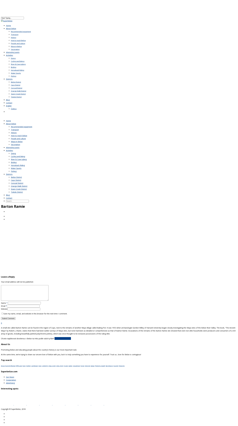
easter (70, 366)
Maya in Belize (16, 46)
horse (82, 366)
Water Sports (16, 73)
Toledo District (16, 97)
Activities (9, 55)
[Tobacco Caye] (33, 404)
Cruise (66, 366)
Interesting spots (12, 147)
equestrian (76, 366)
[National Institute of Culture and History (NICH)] (110, 404)
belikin (28, 366)
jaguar (93, 366)
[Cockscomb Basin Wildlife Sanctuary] (46, 404)
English (9, 106)
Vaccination (15, 144)
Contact (9, 198)
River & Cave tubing (18, 64)
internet (87, 366)
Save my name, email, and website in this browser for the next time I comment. (35, 313)
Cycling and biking (17, 61)
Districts (9, 79)
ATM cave (19, 366)
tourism (116, 366)
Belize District (16, 82)
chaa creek (52, 366)
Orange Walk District (18, 91)
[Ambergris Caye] (84, 404)
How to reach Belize (18, 40)
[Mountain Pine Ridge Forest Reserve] (71, 404)
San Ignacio (109, 366)
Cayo (40, 366)
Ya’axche (122, 366)
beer (24, 366)
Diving (13, 58)
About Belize (11, 28)
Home (8, 121)
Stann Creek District (18, 94)
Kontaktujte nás (63, 338)
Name (4, 303)
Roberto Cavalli (100, 366)
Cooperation (11, 380)
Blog (8, 195)
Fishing (13, 76)
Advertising (10, 383)
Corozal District (16, 88)
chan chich (59, 366)
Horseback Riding (17, 70)
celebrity (45, 366)
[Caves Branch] (20, 404)
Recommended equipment (21, 31)
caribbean (34, 366)
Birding (13, 67)
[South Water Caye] (7, 404)
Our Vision (10, 377)
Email (4, 306)
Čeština (13, 109)
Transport (14, 34)
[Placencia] (59, 404)
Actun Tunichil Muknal (8, 366)
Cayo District (15, 85)
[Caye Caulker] (97, 404)
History (13, 37)
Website (4, 309)
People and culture (18, 43)
